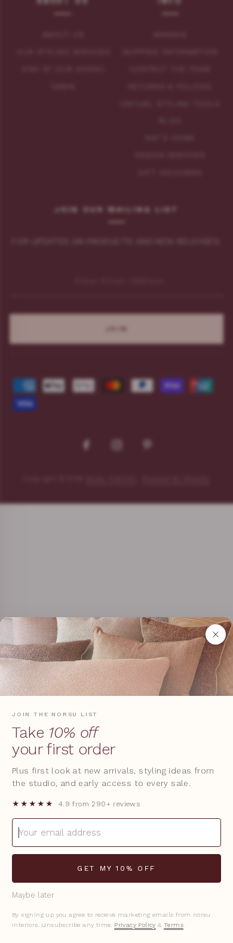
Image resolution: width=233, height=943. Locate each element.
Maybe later (33, 894)
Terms (173, 925)
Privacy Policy (135, 925)
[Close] (216, 634)
